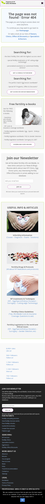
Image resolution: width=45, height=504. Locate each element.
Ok (22, 500)
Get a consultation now (22, 73)
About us (5, 454)
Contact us (5, 471)
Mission (4, 456)
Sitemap (4, 474)
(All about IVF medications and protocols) (22, 268)
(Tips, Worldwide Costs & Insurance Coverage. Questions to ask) (22, 314)
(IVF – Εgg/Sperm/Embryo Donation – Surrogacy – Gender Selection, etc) (22, 328)
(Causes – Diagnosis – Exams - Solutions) (22, 236)
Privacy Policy (6, 485)
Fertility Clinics (6, 440)
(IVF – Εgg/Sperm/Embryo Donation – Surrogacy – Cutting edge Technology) (22, 301)
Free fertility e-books (8, 423)
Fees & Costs (6, 461)
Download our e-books (22, 144)
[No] (42, 497)
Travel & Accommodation (10, 469)
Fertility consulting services (10, 418)
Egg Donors (5, 445)
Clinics (8, 36)
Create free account (8, 428)
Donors (33, 34)
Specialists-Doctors (8, 442)
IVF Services (6, 437)
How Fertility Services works (11, 421)
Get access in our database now (22, 92)
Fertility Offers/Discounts (10, 447)
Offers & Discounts (20, 36)
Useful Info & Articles (8, 426)
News (4, 464)
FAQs (3, 466)
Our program (6, 459)
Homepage (24, 30)
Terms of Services (7, 483)
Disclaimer (5, 480)
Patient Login (6, 431)
